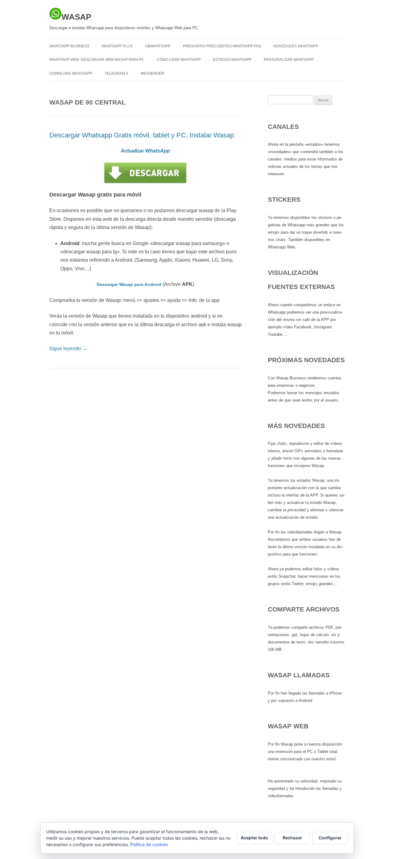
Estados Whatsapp (232, 59)
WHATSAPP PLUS (117, 46)
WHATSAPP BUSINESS (69, 46)
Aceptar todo (254, 837)
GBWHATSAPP (158, 46)
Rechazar (292, 837)
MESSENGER (152, 73)
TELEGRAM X (116, 73)
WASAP (76, 17)
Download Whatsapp (70, 73)
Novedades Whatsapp (295, 46)
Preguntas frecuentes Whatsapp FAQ (222, 46)
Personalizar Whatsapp (289, 59)
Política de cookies (149, 844)
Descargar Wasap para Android (129, 284)
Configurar (330, 837)
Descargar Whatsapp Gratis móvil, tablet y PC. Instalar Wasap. (142, 135)
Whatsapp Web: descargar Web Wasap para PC (96, 59)
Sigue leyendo (68, 348)
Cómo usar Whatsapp (179, 59)
